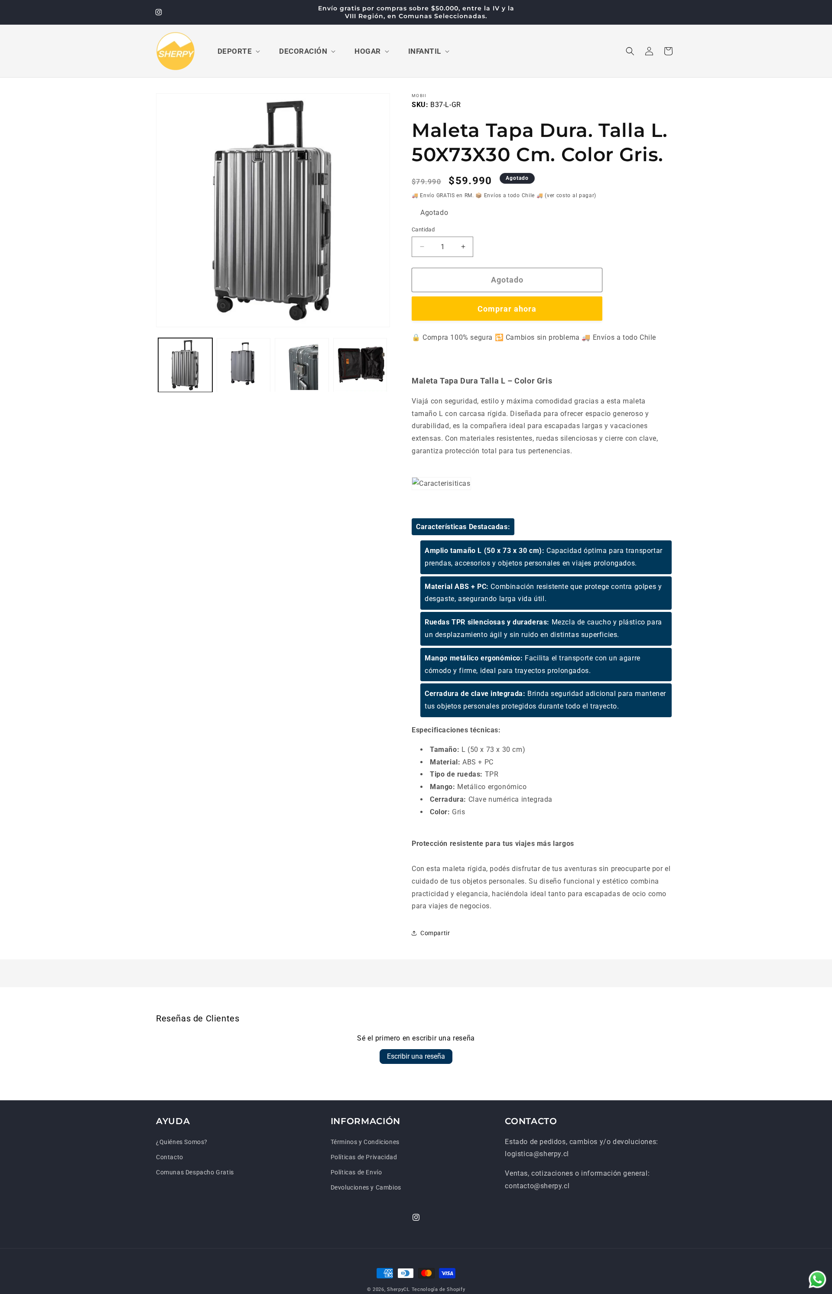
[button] (238, 51)
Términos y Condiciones (365, 1141)
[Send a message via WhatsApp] (817, 1279)
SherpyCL (398, 1289)
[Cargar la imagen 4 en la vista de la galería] (360, 365)
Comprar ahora (507, 308)
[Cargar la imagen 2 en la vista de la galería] (244, 365)
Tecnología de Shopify (438, 1289)
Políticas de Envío (356, 1172)
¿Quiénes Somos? (182, 1141)
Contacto (169, 1157)
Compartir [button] (435, 933)
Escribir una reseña (416, 1056)
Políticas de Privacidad (364, 1157)
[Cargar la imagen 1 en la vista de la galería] (185, 365)
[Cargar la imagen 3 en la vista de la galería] (302, 365)
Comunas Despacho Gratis (195, 1172)
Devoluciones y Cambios (366, 1187)
